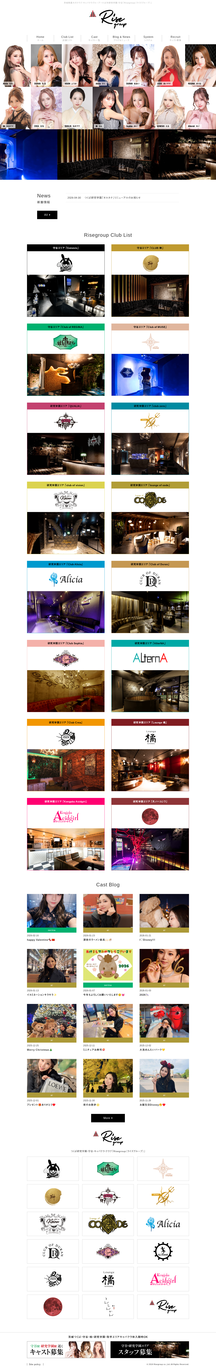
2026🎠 (144, 994)
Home (40, 38)
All (46, 214)
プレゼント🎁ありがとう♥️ (41, 1104)
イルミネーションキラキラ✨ (42, 994)
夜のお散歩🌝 (91, 1104)
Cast (94, 38)
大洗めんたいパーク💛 (152, 1049)
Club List (67, 38)
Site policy (35, 1364)
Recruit (175, 38)
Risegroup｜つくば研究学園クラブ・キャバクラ (108, 19)
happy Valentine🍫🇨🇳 (41, 939)
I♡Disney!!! (147, 939)
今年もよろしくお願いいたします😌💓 (104, 994)
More (106, 1118)
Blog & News (121, 38)
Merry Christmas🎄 (40, 1049)
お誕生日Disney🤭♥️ (153, 1104)
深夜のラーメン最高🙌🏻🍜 (97, 939)
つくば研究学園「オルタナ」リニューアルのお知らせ (112, 197)
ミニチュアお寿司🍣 (94, 1049)
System (148, 38)
